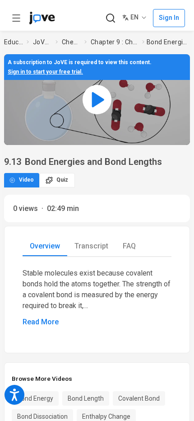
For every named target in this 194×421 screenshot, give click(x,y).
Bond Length (86, 398)
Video (26, 180)
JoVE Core (42, 42)
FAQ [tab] (129, 246)
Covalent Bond (139, 398)
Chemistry (71, 42)
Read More (41, 322)
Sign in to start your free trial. (45, 72)
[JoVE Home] (42, 18)
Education (13, 42)
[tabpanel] (97, 297)
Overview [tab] (45, 246)
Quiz (62, 180)
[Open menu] (16, 18)
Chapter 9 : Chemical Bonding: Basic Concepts (115, 42)
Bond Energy (35, 398)
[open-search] (110, 18)
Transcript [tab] (91, 246)
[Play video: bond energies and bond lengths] (97, 99)
